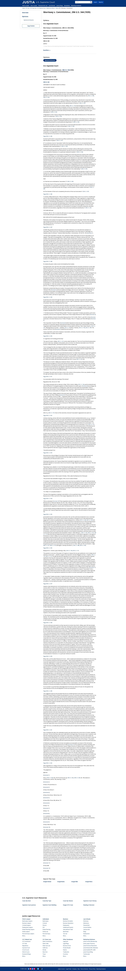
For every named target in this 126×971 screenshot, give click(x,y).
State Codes (45, 943)
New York (45, 952)
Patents (65, 950)
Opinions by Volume (50, 8)
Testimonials (86, 954)
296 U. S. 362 (71, 777)
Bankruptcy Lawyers (27, 921)
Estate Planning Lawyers (28, 929)
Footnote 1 (90, 233)
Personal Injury (46, 933)
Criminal (45, 923)
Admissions (86, 923)
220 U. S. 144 (67, 327)
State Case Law (46, 945)
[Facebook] (32, 969)
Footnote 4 (46, 792)
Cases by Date (26, 901)
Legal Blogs (66, 943)
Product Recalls (66, 947)
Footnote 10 (56, 501)
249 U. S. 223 (60, 341)
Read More (46, 50)
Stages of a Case (68, 905)
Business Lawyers (26, 923)
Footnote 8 (85, 386)
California (45, 947)
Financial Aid (86, 925)
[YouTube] (30, 969)
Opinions (25, 16)
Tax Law (65, 933)
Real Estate (65, 931)
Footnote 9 (62, 395)
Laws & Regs (59, 5)
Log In (95, 2)
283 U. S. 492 (83, 545)
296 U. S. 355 (82, 103)
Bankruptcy (45, 921)
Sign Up (101, 2)
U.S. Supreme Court (41, 8)
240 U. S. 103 (84, 532)
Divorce (44, 925)
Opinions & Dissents (50, 60)
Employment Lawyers (27, 927)
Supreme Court (26, 947)
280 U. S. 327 (46, 545)
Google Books (61, 881)
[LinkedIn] (28, 969)
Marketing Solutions (76, 5)
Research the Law (42, 5)
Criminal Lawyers (26, 925)
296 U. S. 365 (77, 777)
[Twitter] (40, 969)
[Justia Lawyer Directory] (42, 969)
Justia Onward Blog (88, 952)
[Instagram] (34, 969)
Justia (23, 8)
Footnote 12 (71, 744)
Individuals (46, 919)
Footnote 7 (58, 329)
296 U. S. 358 (64, 146)
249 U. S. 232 (79, 359)
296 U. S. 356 (71, 126)
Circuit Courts (25, 950)
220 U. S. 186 (88, 327)
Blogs (84, 931)
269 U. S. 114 (49, 556)
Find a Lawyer (25, 5)
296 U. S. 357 (60, 140)
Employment (66, 925)
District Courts (25, 952)
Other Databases (68, 939)
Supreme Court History (90, 901)
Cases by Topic (47, 901)
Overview (25, 12)
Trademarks (66, 952)
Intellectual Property (68, 927)
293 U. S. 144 (69, 550)
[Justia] (28, 2)
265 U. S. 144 (72, 105)
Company (74, 969)
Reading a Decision (88, 905)
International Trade (68, 929)
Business (65, 919)
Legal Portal (68, 969)
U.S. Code (24, 943)
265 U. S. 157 (91, 424)
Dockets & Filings (26, 954)
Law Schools (52, 5)
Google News (88, 881)
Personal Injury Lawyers (28, 933)
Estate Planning (46, 929)
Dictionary (85, 921)
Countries (65, 954)
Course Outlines (87, 927)
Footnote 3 (92, 314)
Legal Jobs (65, 941)
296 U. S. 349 (91, 95)
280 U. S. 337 (53, 545)
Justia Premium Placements (90, 945)
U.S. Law (27, 8)
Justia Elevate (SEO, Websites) (90, 947)
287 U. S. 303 (90, 520)
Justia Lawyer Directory (89, 943)
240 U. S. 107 (91, 532)
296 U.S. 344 (66, 70)
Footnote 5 (46, 797)
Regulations (25, 945)
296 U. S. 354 (46, 97)
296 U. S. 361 (86, 191)
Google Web (74, 881)
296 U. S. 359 (84, 169)
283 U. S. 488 (76, 545)
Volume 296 (58, 8)
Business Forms (67, 945)
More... (24, 935)
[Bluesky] (38, 969)
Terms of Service (84, 969)
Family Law (45, 931)
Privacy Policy (92, 969)
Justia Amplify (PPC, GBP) (89, 950)
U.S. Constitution (26, 941)
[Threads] (36, 969)
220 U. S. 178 (82, 327)
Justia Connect (61, 969)
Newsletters (67, 5)
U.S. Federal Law (27, 939)
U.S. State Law (47, 939)
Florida (44, 950)
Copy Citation (31, 26)
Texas (44, 954)
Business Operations (68, 923)
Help (78, 969)
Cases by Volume (68, 901)
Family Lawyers (26, 931)
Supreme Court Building (49, 905)
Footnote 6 (63, 323)
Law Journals (86, 929)
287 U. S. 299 (83, 520)
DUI (44, 927)
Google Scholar (47, 881)
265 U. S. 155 (51, 413)
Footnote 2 (54, 290)
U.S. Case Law (33, 8)
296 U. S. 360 (70, 181)
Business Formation (68, 921)
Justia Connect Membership (90, 941)
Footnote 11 (92, 567)
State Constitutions (47, 941)
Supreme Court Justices (29, 905)
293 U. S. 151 (76, 550)
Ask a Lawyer (34, 5)
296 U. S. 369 (50, 777)
